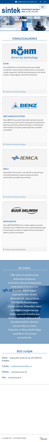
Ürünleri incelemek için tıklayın (15, 92)
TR (40, 2)
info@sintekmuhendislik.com (27, 2)
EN (45, 2)
